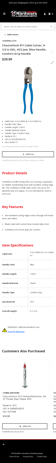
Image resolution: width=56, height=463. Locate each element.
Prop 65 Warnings (16, 331)
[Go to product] (24, 375)
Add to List (30, 154)
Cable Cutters (12, 34)
